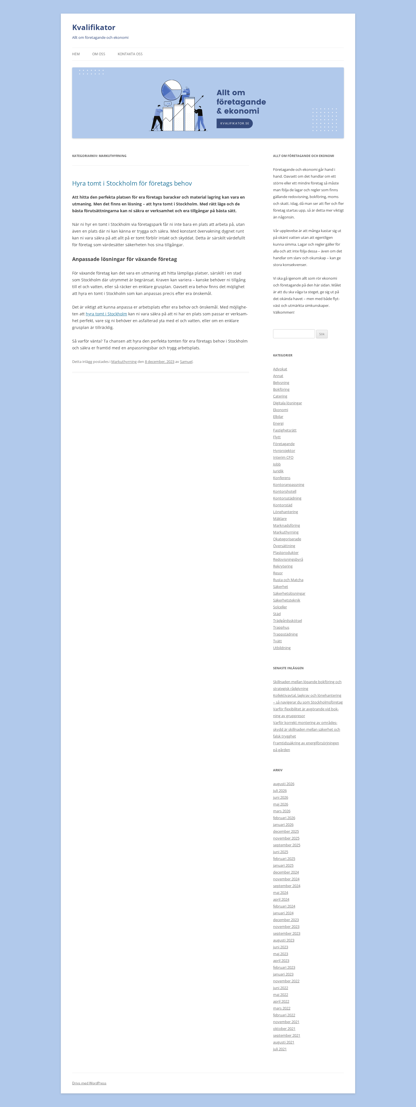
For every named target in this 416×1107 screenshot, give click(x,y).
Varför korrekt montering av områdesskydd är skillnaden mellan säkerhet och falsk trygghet (306, 729)
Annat (278, 375)
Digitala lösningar (287, 402)
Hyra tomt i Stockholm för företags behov (132, 183)
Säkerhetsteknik (286, 600)
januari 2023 (283, 974)
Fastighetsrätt (285, 430)
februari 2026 (284, 817)
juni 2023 (280, 946)
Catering (280, 396)
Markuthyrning (124, 361)
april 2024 (281, 899)
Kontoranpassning (288, 484)
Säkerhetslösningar (289, 593)
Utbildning (282, 647)
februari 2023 (284, 967)
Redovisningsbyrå (288, 559)
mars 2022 (281, 1008)
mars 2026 (281, 810)
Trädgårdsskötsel (287, 620)
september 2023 (286, 933)
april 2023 (281, 960)
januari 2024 (283, 912)
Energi (278, 423)
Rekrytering (283, 566)
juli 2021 (280, 1048)
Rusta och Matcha (288, 579)
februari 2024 (284, 906)
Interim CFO (283, 457)
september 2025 (286, 844)
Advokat (280, 368)
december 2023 (286, 919)
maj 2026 (280, 804)
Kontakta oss (130, 54)
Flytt (277, 436)
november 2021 (286, 1021)
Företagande (284, 443)
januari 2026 (283, 824)
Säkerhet (280, 586)
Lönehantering (285, 511)
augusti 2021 (283, 1042)
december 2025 (286, 831)
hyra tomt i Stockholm (106, 313)
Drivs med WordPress (89, 1083)
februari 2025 (284, 858)
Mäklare (280, 518)
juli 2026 (280, 790)
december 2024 (286, 872)
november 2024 (286, 878)
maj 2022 (280, 994)
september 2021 (286, 1035)
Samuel (186, 361)
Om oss (98, 54)
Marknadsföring (286, 525)
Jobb (277, 464)
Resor (278, 572)
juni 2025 (280, 851)
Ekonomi (280, 409)
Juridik (278, 470)
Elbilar (278, 416)
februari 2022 (284, 1014)
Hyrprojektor (284, 450)
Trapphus (281, 627)
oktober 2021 (284, 1028)
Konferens (281, 477)
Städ (277, 613)
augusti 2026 (283, 783)
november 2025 (286, 838)
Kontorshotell (284, 491)
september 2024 (286, 885)
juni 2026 (280, 797)
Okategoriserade (287, 538)
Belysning (281, 382)
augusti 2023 (283, 940)
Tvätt (277, 640)
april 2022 (281, 1001)
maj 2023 (280, 953)
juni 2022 (280, 987)
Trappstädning (285, 634)
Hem (76, 54)
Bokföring (281, 389)
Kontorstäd (282, 504)
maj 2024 (280, 892)
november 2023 (286, 926)
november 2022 (286, 980)
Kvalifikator (93, 27)
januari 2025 (283, 865)
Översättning (284, 545)
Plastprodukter (286, 552)
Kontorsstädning (287, 498)
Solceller (280, 606)
